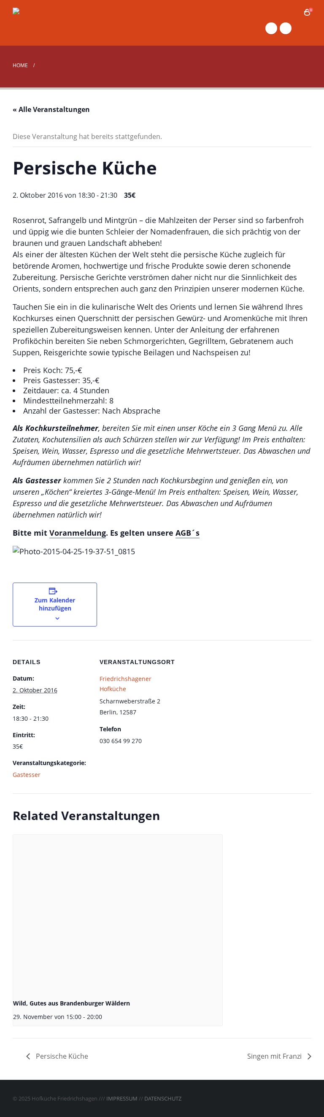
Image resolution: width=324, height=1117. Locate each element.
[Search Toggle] (294, 13)
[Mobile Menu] (303, 28)
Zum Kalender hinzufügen (55, 604)
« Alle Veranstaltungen (51, 109)
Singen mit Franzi (275, 1056)
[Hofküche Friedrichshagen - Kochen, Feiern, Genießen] (55, 23)
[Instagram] (286, 28)
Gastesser (26, 775)
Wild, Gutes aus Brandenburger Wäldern (71, 1003)
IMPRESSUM (122, 1098)
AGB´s (188, 533)
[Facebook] (271, 28)
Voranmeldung (77, 533)
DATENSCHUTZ (162, 1098)
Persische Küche (61, 1056)
